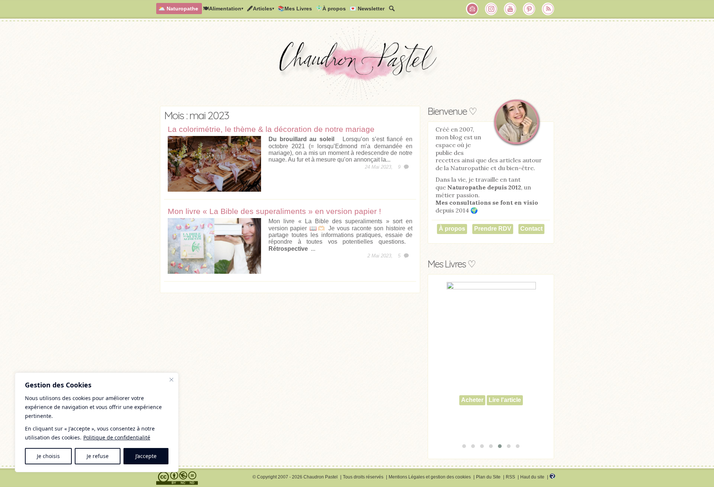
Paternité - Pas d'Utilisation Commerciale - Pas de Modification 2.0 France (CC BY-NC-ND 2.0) (177, 478)
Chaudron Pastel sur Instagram (491, 9)
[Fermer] (171, 380)
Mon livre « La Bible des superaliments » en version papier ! (274, 211)
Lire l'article (505, 400)
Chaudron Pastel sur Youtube (510, 9)
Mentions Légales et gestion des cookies (430, 477)
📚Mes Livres (295, 9)
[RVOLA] (552, 477)
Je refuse (98, 456)
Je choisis (48, 456)
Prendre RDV (492, 228)
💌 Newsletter (367, 9)
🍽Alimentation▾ (223, 9)
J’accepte (146, 456)
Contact (531, 228)
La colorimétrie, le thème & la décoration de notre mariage (271, 129)
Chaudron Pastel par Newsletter (472, 9)
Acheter (472, 400)
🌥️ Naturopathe (178, 9)
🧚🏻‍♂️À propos (331, 9)
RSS (510, 477)
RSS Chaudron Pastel (548, 9)
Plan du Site (488, 477)
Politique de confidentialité (116, 437)
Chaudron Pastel (357, 65)
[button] (464, 446)
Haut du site (532, 477)
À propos (452, 228)
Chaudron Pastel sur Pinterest (529, 9)
